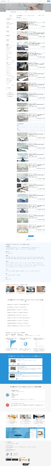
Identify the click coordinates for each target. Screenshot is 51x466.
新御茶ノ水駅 (34, 258)
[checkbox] (6, 47)
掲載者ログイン (13, 443)
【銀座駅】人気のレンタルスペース (17, 247)
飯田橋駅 (15, 258)
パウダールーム (16, 265)
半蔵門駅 (37, 257)
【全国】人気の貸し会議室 (9, 247)
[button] (25, 305)
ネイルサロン (7, 265)
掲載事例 (17, 443)
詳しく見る (25, 425)
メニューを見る (11, 425)
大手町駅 (26, 257)
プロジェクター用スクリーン (33, 130)
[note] (28, 463)
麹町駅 (39, 257)
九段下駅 (7, 258)
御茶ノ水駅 (31, 257)
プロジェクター (27, 130)
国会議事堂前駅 (24, 258)
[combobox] (28, 12)
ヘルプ (11, 451)
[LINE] (22, 463)
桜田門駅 (41, 258)
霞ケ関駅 (18, 258)
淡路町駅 (12, 257)
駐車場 (43, 265)
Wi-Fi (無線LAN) (19, 130)
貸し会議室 (12, 262)
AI (44, 21)
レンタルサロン (29, 262)
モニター (23, 130)
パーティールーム (25, 262)
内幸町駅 (28, 257)
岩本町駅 (18, 257)
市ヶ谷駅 (31, 258)
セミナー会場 (37, 262)
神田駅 (6, 257)
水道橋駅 (21, 258)
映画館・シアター (12, 265)
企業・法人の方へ (8, 451)
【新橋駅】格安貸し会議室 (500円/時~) (25, 247)
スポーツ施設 (25, 265)
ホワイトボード (41, 130)
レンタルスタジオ (16, 262)
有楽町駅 (20, 257)
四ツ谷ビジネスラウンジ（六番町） (13, 359)
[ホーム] (3, 1)
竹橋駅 (34, 257)
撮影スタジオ (33, 262)
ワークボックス (41, 262)
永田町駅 (38, 258)
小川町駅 (44, 258)
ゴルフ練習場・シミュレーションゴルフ (37, 265)
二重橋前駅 (28, 258)
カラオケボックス (30, 265)
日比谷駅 (12, 258)
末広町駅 (10, 258)
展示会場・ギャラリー (21, 265)
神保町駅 (15, 257)
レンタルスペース (8, 262)
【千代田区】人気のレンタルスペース (35, 247)
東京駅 (23, 257)
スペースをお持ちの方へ (8, 443)
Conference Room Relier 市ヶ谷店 (13, 374)
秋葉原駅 (9, 257)
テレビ (38, 130)
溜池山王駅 (42, 257)
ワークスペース (20, 262)
